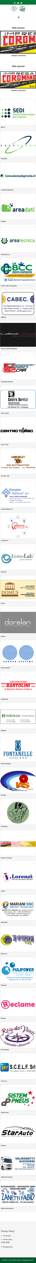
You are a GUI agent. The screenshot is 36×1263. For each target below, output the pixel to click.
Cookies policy (7, 1239)
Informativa (6, 1236)
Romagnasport (7, 1247)
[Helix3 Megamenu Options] (18, 17)
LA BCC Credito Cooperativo (9, 286)
